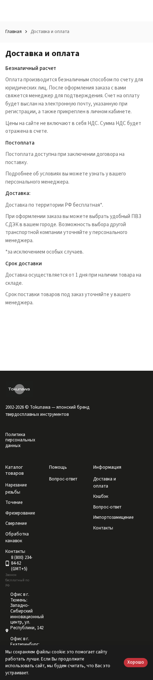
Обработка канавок (17, 537)
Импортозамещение (113, 517)
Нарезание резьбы (16, 488)
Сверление (16, 523)
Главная (13, 31)
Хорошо (135, 662)
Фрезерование (20, 513)
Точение (13, 502)
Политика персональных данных (20, 440)
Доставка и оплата (104, 482)
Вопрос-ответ (63, 479)
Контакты (103, 528)
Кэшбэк (100, 496)
